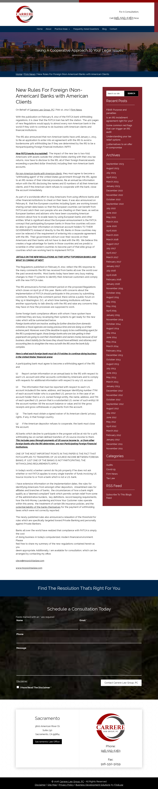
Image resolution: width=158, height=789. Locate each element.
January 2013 (113, 386)
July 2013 (111, 368)
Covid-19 (110, 469)
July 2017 (111, 248)
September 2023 (115, 164)
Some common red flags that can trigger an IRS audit (119, 128)
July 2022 (111, 208)
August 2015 (112, 297)
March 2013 (112, 381)
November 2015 (114, 288)
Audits (109, 465)
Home (39, 29)
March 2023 (112, 181)
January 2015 (113, 315)
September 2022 (115, 204)
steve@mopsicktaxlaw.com (30, 560)
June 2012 (111, 417)
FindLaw (118, 785)
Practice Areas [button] (61, 29)
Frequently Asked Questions (86, 29)
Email (83, 620)
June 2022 (111, 212)
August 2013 (112, 364)
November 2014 (114, 319)
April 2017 (111, 253)
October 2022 (113, 199)
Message (21, 648)
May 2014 (111, 341)
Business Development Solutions (93, 785)
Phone (19, 634)
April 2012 (111, 426)
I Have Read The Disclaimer (35, 687)
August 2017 (112, 244)
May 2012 (111, 422)
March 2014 (112, 346)
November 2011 (114, 448)
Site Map (52, 785)
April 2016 (111, 275)
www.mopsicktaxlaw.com (29, 568)
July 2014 (111, 333)
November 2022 (114, 195)
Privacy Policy (66, 785)
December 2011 (114, 444)
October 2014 (113, 324)
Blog (104, 29)
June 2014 (111, 337)
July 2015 (111, 301)
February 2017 (113, 261)
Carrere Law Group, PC (42, 109)
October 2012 (113, 399)
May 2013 (111, 377)
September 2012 (115, 404)
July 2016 (111, 270)
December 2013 (114, 355)
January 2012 (113, 439)
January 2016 (113, 284)
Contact (113, 29)
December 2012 (114, 390)
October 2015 (113, 293)
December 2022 (114, 190)
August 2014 (112, 328)
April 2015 (111, 310)
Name (19, 620)
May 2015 (111, 306)
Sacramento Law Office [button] (47, 741)
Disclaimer (21, 681)
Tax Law (110, 478)
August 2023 (112, 168)
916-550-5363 (123, 18)
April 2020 (111, 230)
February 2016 (113, 279)
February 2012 (113, 435)
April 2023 (111, 177)
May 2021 (111, 217)
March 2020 (112, 235)
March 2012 (112, 430)
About (48, 29)
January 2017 (113, 266)
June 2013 (111, 373)
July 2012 (111, 413)
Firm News (76, 109)
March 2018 (112, 239)
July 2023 (111, 172)
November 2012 (114, 395)
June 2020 (111, 226)
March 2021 (112, 221)
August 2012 (112, 408)
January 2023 (113, 186)
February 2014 (113, 350)
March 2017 (112, 257)
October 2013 (113, 359)
